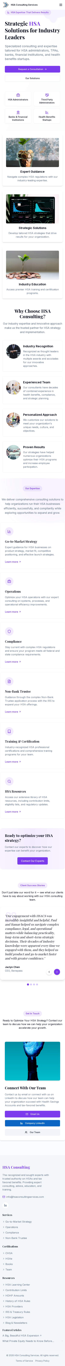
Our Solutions (32, 78)
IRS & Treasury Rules (17, 1311)
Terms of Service (24, 1360)
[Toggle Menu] (61, 5)
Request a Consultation (30, 69)
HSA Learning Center (17, 1284)
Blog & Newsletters (16, 1322)
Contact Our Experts (32, 860)
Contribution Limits (16, 1290)
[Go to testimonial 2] (31, 984)
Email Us (35, 1114)
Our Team (35, 1132)
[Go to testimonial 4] (37, 984)
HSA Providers (14, 1306)
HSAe (8, 1258)
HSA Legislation (14, 1317)
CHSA (9, 1253)
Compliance (12, 1232)
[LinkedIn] (5, 1205)
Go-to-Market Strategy (18, 1221)
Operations (11, 1227)
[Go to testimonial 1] (28, 984)
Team (8, 1269)
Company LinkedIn (35, 1123)
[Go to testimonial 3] (34, 984)
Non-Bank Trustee (16, 1238)
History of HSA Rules (17, 1301)
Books (9, 1264)
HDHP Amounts (14, 1295)
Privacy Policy (42, 1360)
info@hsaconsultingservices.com (25, 1196)
